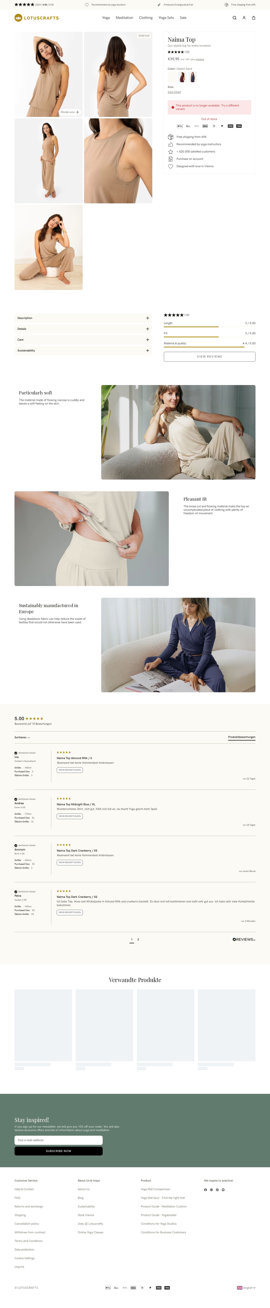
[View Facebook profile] (205, 1189)
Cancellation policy (27, 1224)
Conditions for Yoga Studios (159, 1224)
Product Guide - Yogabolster (159, 1215)
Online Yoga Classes (90, 1232)
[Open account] (244, 18)
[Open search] (234, 18)
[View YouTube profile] (223, 1189)
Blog (80, 1198)
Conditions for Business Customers (163, 1232)
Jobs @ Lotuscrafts (90, 1224)
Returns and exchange (29, 1206)
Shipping (20, 1215)
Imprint (19, 1267)
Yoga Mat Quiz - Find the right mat (163, 1198)
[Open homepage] (37, 17)
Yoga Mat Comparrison (155, 1189)
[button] (131, 940)
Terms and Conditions (29, 1241)
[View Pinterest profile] (217, 1189)
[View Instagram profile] (211, 1189)
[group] (35, 719)
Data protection (24, 1249)
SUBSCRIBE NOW (58, 1151)
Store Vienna (86, 1215)
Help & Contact (24, 1189)
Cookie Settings (25, 1258)
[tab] (241, 738)
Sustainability (86, 1206)
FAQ (17, 1198)
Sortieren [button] (21, 737)
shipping (200, 59)
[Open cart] (253, 18)
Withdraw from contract (30, 1232)
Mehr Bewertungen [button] (70, 770)
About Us (83, 1189)
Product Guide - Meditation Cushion (164, 1206)
